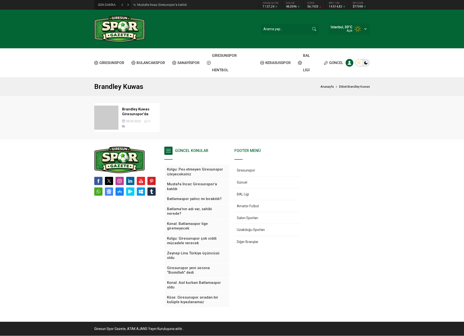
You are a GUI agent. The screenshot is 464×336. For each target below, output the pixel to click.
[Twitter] (109, 181)
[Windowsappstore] (141, 191)
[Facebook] (98, 181)
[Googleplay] (130, 191)
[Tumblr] (151, 191)
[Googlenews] (109, 191)
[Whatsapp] (98, 191)
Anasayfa (327, 86)
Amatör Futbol (248, 206)
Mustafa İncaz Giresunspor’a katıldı (162, 5)
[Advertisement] (72, 74)
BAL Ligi (243, 194)
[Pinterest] (151, 181)
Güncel (242, 182)
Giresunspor (246, 170)
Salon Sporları (247, 218)
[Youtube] (141, 181)
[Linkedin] (130, 181)
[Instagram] (120, 181)
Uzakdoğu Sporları (251, 230)
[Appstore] (120, 191)
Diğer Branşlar (247, 242)
